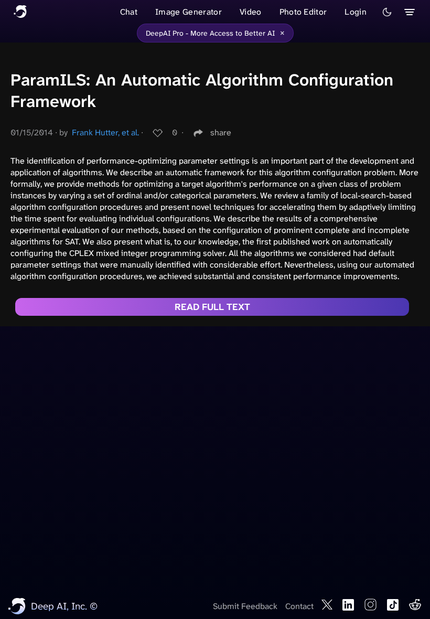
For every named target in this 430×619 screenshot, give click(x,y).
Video (251, 11)
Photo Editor (303, 11)
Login (356, 11)
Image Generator (188, 11)
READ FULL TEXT (212, 307)
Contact (299, 606)
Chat (128, 11)
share (220, 132)
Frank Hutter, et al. (105, 132)
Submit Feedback (245, 606)
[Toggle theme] (387, 12)
